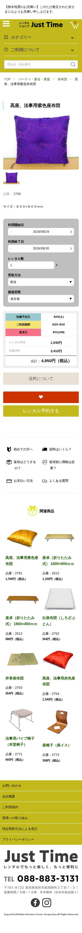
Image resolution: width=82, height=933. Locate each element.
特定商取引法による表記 (19, 829)
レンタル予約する (41, 410)
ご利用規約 (10, 807)
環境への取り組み (15, 818)
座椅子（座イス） (57, 745)
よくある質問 (58, 480)
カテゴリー (21, 37)
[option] (41, 141)
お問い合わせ (11, 785)
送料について (41, 378)
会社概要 (8, 796)
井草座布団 (14, 678)
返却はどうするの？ (24, 465)
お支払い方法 (23, 480)
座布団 (62, 79)
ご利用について (25, 49)
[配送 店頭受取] (41, 282)
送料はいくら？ (60, 449)
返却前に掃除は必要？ (61, 465)
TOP (7, 79)
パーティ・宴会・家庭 (34, 79)
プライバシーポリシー (18, 839)
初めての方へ (23, 449)
